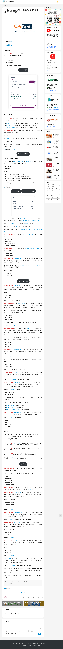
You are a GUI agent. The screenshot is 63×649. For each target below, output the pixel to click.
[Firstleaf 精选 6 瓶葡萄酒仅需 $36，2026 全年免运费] (49, 171)
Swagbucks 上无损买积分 (26, 218)
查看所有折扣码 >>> (51, 126)
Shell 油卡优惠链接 (23, 154)
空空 (5, 14)
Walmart (48, 188)
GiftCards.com (17, 258)
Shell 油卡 (9, 138)
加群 (35, 1)
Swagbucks (48, 186)
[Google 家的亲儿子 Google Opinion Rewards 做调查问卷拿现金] (49, 153)
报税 (48, 199)
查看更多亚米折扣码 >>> (52, 47)
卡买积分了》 (36, 220)
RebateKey (11, 223)
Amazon (57, 184)
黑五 (57, 190)
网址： (32, 631)
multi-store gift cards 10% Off (13, 409)
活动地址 (23, 464)
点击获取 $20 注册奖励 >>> (52, 46)
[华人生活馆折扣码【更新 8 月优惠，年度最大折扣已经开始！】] (49, 136)
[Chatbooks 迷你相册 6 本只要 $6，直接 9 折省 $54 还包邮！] (49, 177)
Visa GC (13, 187)
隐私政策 (23, 643)
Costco (53, 197)
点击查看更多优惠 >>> (51, 70)
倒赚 (53, 184)
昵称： (7, 631)
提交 (39, 633)
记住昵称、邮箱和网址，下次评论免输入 (13, 633)
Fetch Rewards (58, 193)
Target (53, 188)
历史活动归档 (8, 45)
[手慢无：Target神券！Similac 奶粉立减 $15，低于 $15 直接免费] (49, 142)
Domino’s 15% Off (10, 405)
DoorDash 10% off (10, 123)
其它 (38, 1)
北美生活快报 (42, 643)
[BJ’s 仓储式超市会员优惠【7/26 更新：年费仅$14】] (49, 165)
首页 (3, 5)
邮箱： (19, 631)
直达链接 (14, 325)
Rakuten (52, 193)
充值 (16, 226)
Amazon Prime (48, 197)
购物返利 (48, 201)
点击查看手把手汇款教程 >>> (52, 90)
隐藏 (11, 41)
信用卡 (31, 1)
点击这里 (26, 223)
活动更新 (7, 44)
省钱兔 (48, 643)
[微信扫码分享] (29, 597)
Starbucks (53, 201)
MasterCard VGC (29, 161)
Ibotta (57, 188)
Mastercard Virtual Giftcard (32, 248)
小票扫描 (57, 195)
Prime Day (53, 199)
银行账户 (57, 201)
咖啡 (57, 197)
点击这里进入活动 (23, 281)
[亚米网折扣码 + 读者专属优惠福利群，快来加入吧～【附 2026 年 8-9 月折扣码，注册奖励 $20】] (49, 148)
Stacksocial (58, 199)
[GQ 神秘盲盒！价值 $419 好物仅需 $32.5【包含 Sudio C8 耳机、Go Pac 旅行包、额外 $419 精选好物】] (49, 159)
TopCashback (58, 186)
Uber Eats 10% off (10, 127)
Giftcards (8, 588)
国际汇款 (48, 195)
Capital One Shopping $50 (33, 265)
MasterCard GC (20, 187)
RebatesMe (53, 195)
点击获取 (56, 107)
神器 (22, 1)
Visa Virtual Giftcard (34, 54)
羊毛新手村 (18, 1)
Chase (48, 190)
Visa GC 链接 (23, 70)
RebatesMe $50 (21, 265)
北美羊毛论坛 (35, 643)
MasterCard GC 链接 (28, 191)
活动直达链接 (9, 356)
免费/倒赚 (27, 1)
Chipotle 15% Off (10, 407)
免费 (48, 184)
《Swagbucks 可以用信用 (27, 220)
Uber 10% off (9, 125)
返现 (53, 186)
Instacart (48, 193)
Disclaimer (29, 643)
